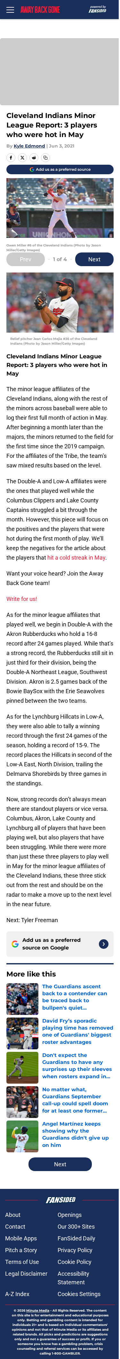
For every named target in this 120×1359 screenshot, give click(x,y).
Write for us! (21, 599)
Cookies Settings (79, 1294)
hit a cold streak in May (76, 557)
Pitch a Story (21, 1250)
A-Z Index (17, 1294)
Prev (25, 259)
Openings (70, 1214)
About (12, 1214)
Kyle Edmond (29, 146)
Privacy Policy (75, 1250)
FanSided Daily (76, 1238)
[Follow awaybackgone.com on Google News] (103, 944)
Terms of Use (22, 1262)
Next (94, 259)
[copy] (45, 157)
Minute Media (37, 1310)
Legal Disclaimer (26, 1273)
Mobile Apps (21, 1238)
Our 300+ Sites (76, 1226)
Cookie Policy (75, 1262)
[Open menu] (10, 9)
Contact (15, 1226)
